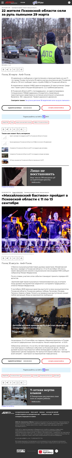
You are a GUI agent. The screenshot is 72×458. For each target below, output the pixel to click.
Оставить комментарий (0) (56, 107)
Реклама (42, 412)
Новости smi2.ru (8, 187)
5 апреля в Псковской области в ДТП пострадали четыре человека (29, 154)
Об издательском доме (22, 412)
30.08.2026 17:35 (6, 192)
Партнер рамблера (31, 451)
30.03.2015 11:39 (6, 7)
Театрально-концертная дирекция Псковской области (18, 254)
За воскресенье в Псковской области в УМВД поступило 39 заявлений (30, 142)
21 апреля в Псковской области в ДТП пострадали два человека (28, 148)
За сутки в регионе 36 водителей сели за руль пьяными (47, 100)
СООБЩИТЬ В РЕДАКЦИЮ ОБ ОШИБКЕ (25, 416)
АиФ (9, 65)
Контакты (56, 414)
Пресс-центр (34, 412)
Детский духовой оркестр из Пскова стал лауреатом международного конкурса (40, 326)
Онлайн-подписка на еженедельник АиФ (27, 414)
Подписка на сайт (46, 414)
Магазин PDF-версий (52, 412)
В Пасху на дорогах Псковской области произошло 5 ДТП (27, 160)
